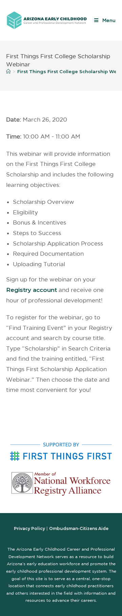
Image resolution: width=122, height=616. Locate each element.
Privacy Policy (29, 528)
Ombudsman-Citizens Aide (78, 528)
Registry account (31, 289)
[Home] (8, 71)
